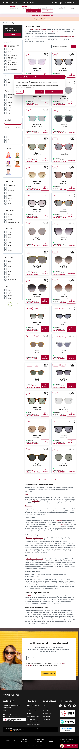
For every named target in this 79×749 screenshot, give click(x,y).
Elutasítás (39, 92)
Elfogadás (54, 92)
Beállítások (19, 92)
